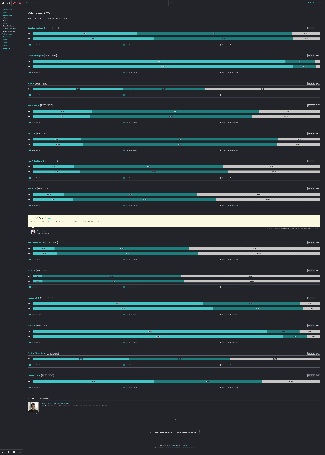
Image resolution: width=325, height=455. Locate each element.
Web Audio (32, 106)
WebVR (30, 270)
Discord (191, 447)
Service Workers (35, 28)
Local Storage (34, 56)
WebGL (30, 133)
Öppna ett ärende (175, 447)
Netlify (185, 445)
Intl (30, 83)
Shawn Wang (33, 232)
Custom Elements (35, 353)
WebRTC (31, 189)
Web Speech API (35, 243)
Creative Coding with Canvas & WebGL (33, 407)
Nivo (173, 445)
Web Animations (35, 161)
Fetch (30, 326)
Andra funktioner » (187, 432)
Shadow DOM (33, 376)
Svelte (48, 218)
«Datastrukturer (161, 432)
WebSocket (32, 298)
